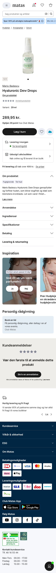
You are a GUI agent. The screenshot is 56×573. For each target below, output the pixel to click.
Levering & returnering (15, 241)
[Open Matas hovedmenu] (6, 5)
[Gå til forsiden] (18, 5)
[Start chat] (49, 566)
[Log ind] (34, 5)
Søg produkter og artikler (17, 14)
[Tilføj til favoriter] (41, 131)
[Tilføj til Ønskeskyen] (50, 131)
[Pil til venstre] (42, 414)
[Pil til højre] (51, 414)
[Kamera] (46, 13)
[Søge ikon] (51, 13)
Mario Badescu (10, 85)
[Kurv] (51, 5)
